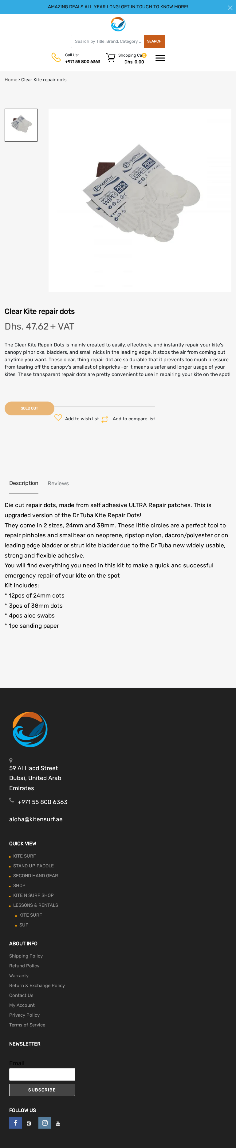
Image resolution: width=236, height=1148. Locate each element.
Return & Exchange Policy (37, 985)
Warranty (19, 975)
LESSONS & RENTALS (35, 905)
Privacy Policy (24, 1015)
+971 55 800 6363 (82, 61)
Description (23, 483)
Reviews (58, 483)
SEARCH (154, 41)
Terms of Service (27, 1025)
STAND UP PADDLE (33, 866)
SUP (24, 925)
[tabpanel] (140, 200)
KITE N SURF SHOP (33, 895)
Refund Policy (24, 966)
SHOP (19, 885)
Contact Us (21, 995)
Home (11, 79)
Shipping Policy (26, 956)
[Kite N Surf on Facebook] (15, 1123)
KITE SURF (24, 856)
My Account (22, 1005)
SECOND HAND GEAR (35, 875)
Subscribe (42, 1090)
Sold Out (29, 408)
